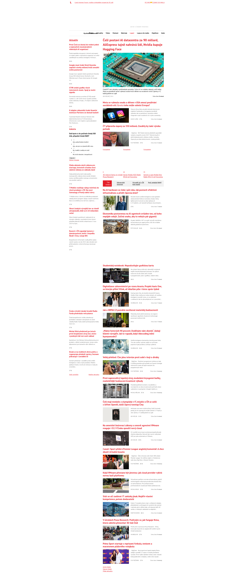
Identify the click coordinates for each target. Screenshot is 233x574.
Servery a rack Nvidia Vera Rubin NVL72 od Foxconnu (153, 176)
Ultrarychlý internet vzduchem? (121, 184)
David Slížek (134, 119)
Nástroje (124, 33)
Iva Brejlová (134, 303)
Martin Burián (135, 513)
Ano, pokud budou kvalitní (81, 142)
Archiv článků (107, 567)
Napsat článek (107, 569)
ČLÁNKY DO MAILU (158, 2)
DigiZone (155, 33)
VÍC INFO (147, 2)
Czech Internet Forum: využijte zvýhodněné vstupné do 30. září (94, 2)
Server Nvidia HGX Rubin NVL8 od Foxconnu (132, 176)
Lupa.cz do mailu (143, 33)
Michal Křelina (135, 392)
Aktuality (99, 33)
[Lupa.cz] (71, 2)
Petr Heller (134, 228)
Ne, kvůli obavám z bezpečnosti (82, 154)
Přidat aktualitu (107, 571)
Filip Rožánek (135, 143)
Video (108, 33)
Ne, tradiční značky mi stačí (81, 150)
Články (91, 33)
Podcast (115, 33)
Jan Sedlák (106, 96)
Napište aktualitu (94, 374)
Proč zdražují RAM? (155, 182)
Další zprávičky (73, 374)
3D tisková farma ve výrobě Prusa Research (113, 176)
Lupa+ (132, 33)
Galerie (163, 33)
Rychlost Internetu (85, 33)
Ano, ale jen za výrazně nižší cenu (83, 146)
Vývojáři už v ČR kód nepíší (138, 183)
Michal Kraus (135, 489)
